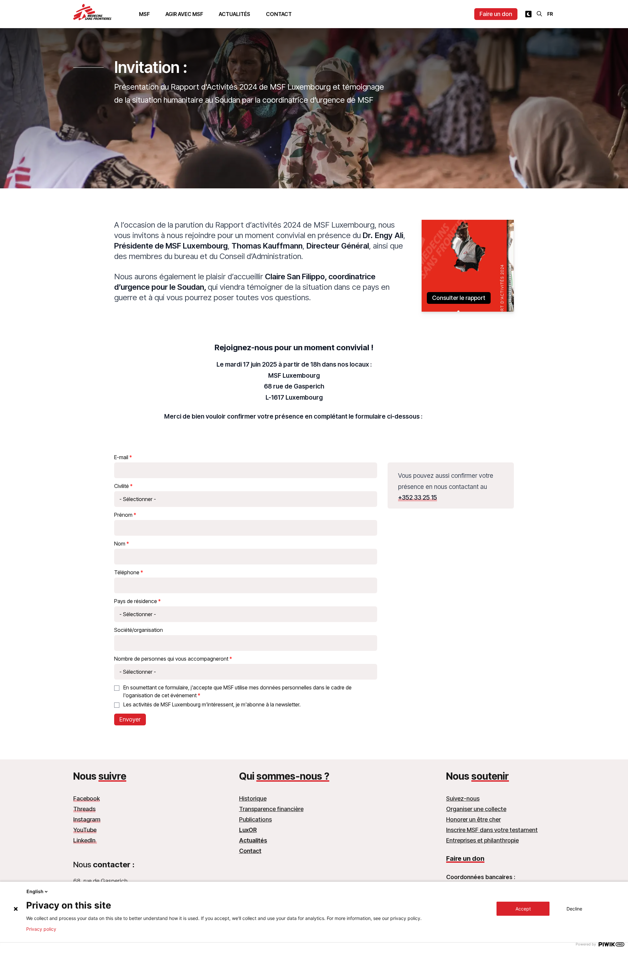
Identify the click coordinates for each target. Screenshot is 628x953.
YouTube (84, 829)
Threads (84, 809)
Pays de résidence (135, 601)
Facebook (86, 798)
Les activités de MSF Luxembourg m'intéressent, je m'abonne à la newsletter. (212, 704)
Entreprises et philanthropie (482, 840)
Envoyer (130, 719)
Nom (119, 543)
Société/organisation (138, 630)
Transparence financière (271, 809)
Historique (253, 798)
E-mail (121, 457)
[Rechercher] (539, 14)
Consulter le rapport (458, 297)
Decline (574, 908)
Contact (279, 14)
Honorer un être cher (473, 819)
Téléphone (126, 572)
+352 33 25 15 (417, 497)
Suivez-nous (463, 798)
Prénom (123, 514)
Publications (255, 819)
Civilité (121, 486)
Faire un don (496, 13)
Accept (523, 908)
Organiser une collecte (476, 809)
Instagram (86, 819)
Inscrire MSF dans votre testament (492, 829)
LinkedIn (85, 840)
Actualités (234, 14)
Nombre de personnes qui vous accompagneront (171, 658)
